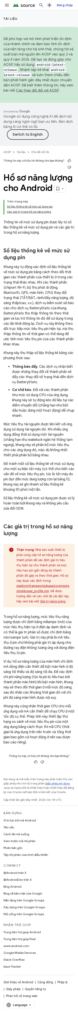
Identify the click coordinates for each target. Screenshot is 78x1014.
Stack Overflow (14, 960)
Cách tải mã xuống (16, 834)
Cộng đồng (45, 982)
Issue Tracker (12, 966)
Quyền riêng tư (35, 989)
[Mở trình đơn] (7, 5)
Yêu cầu (8, 827)
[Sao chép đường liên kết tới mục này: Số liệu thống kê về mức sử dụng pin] (29, 257)
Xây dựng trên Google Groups (24, 907)
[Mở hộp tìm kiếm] (41, 5)
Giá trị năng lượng (52, 601)
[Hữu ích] (69, 161)
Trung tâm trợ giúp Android (22, 932)
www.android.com (16, 946)
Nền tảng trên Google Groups (23, 900)
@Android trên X (14, 873)
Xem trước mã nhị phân (19, 841)
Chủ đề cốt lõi (40, 152)
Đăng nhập (65, 5)
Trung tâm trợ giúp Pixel (19, 939)
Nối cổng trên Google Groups (23, 914)
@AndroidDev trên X (17, 880)
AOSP (7, 152)
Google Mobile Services (19, 953)
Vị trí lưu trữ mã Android (19, 820)
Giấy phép (13, 989)
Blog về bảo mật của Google (22, 893)
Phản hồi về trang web (21, 996)
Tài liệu (10, 19)
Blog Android (12, 886)
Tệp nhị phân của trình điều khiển (25, 855)
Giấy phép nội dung (57, 783)
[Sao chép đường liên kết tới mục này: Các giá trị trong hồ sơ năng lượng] (22, 533)
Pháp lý (62, 982)
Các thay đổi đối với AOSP (37, 90)
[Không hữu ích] (69, 167)
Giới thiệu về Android (18, 982)
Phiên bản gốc (13, 848)
